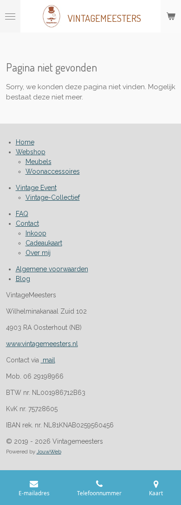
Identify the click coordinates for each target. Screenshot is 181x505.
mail (48, 360)
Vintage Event (36, 187)
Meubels (39, 161)
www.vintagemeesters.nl (42, 344)
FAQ (22, 213)
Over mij (38, 252)
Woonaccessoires (53, 171)
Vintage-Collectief (53, 197)
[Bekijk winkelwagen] (171, 16)
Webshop (30, 152)
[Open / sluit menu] (10, 16)
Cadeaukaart (44, 243)
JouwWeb (49, 451)
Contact (27, 223)
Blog (23, 278)
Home (25, 142)
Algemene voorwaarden (52, 269)
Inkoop (36, 233)
